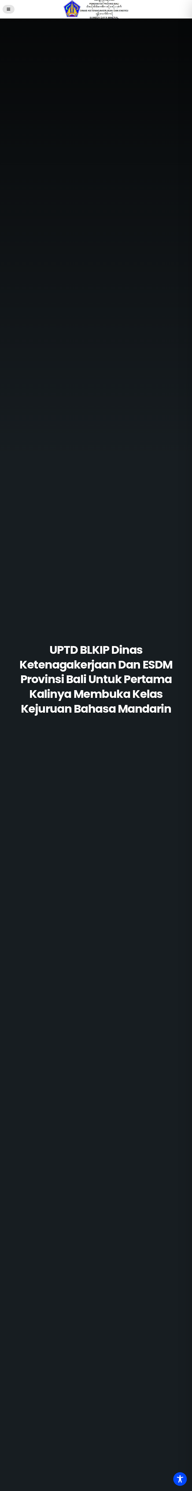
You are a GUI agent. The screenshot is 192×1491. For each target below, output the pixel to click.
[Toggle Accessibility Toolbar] (180, 1479)
